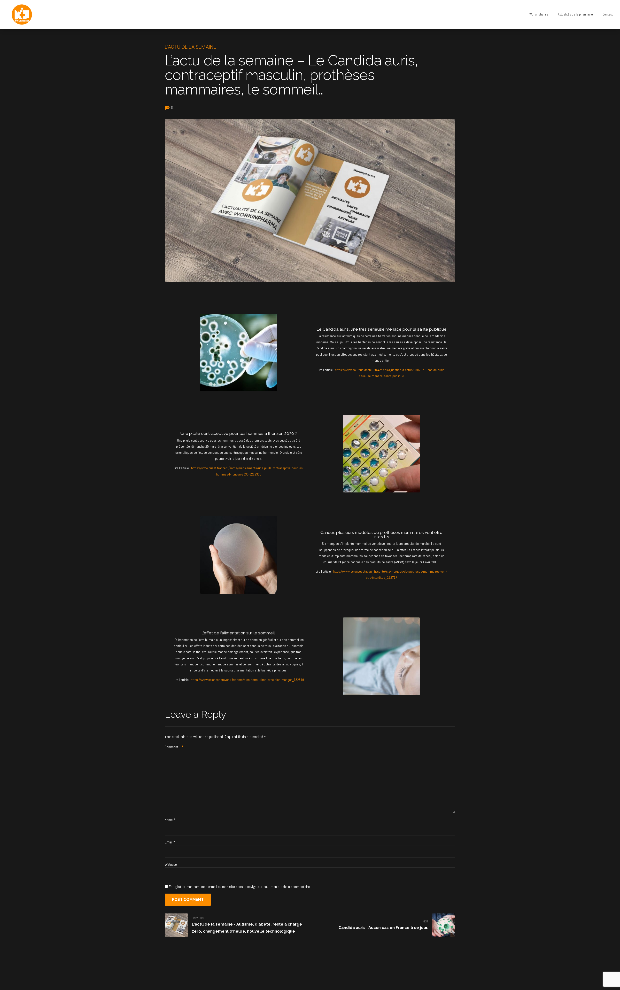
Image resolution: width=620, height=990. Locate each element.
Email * (170, 842)
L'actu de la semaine (190, 47)
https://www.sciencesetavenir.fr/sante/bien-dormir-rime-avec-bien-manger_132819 (247, 680)
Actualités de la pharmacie (575, 14)
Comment (174, 746)
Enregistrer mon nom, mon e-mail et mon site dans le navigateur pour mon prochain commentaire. (239, 886)
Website (171, 864)
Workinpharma (538, 14)
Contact (608, 14)
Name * (170, 819)
